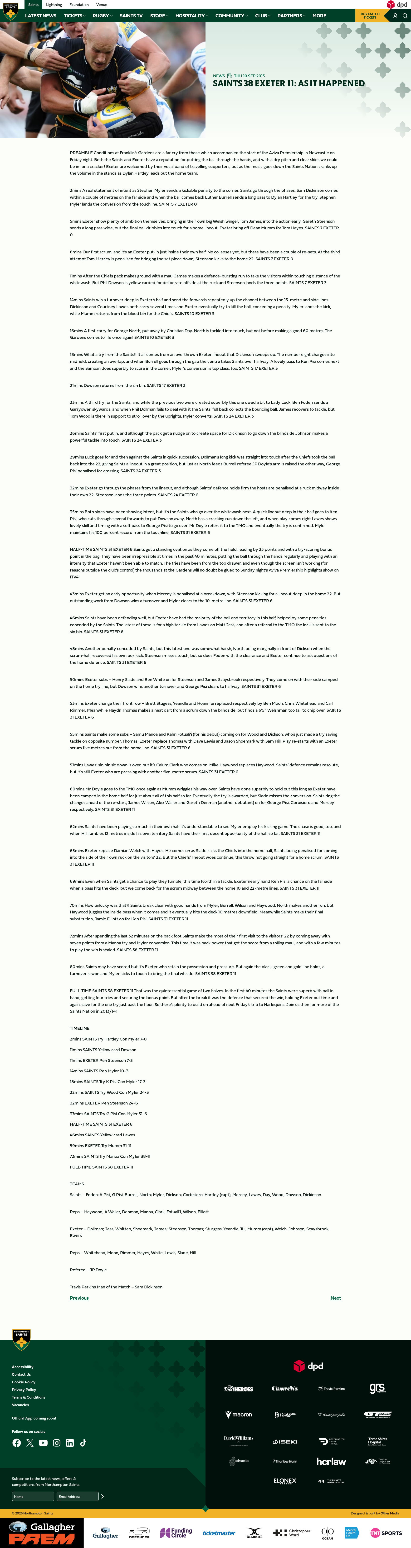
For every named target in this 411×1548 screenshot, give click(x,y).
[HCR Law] (331, 1461)
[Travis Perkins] (331, 1388)
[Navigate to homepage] (10, 12)
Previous (79, 1297)
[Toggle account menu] (396, 15)
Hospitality (190, 15)
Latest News (40, 15)
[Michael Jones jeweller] (331, 1415)
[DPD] (308, 1366)
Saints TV (131, 15)
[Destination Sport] (331, 1442)
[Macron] (239, 1415)
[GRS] (378, 1388)
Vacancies (20, 1405)
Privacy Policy (24, 1389)
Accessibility (23, 1367)
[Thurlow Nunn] (285, 1461)
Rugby (101, 15)
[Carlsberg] (285, 1415)
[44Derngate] (331, 1481)
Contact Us (21, 1374)
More (319, 15)
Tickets (73, 15)
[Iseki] (285, 1442)
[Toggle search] (405, 15)
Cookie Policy (23, 1382)
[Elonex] (285, 1481)
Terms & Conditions (28, 1397)
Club (261, 15)
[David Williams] (239, 1441)
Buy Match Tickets (370, 15)
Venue (101, 4)
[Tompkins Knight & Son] (378, 1461)
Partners (290, 15)
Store (157, 15)
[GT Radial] (378, 1415)
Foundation (79, 4)
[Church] (285, 1388)
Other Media (390, 1513)
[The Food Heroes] (239, 1388)
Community (230, 15)
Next (336, 1297)
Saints (33, 4)
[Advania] (239, 1461)
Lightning (54, 4)
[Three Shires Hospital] (378, 1442)
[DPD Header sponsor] (397, 4)
